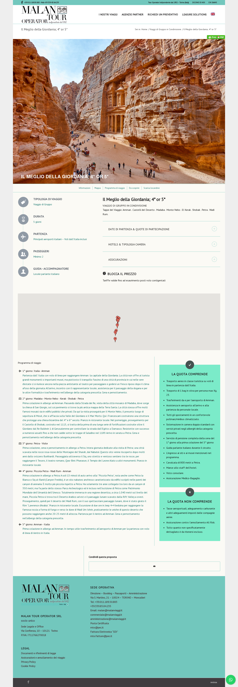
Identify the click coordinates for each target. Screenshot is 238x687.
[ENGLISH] (213, 14)
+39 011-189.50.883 (32, 2)
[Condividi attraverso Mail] (154, 566)
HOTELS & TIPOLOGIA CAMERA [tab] (127, 244)
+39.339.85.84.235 (100, 606)
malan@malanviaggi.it (110, 610)
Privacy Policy (28, 661)
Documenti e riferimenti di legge (38, 653)
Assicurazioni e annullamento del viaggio (43, 657)
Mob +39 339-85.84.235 (50, 2)
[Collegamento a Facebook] (22, 2)
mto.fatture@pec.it (101, 636)
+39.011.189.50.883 (106, 601)
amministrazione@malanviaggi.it (108, 618)
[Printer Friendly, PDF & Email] (216, 37)
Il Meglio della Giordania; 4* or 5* (44, 29)
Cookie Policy (28, 666)
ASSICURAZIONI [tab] (117, 259)
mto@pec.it (97, 627)
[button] (118, 321)
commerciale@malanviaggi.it (106, 614)
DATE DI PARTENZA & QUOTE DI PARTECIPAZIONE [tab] (138, 229)
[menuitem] (169, 2)
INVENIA (213, 682)
